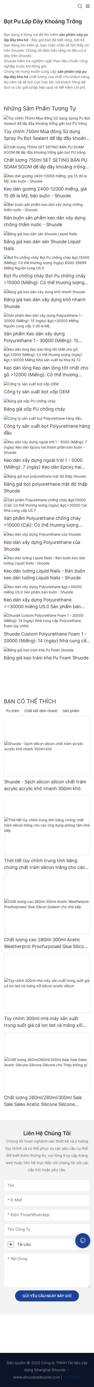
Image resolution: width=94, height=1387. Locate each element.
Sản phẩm (71, 711)
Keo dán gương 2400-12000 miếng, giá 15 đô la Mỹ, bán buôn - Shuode (45, 192)
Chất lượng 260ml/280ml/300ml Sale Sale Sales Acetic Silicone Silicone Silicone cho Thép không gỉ (43, 1101)
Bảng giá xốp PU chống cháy (34, 409)
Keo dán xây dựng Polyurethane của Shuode (42, 546)
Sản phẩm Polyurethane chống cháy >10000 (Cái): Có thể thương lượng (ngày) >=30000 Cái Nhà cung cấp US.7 (46, 522)
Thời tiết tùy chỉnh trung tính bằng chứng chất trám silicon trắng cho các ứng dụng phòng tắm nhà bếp (44, 864)
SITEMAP (72, 1377)
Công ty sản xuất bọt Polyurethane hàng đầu (47, 429)
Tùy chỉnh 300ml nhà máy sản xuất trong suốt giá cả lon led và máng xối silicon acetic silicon (43, 1022)
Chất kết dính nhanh (40, 711)
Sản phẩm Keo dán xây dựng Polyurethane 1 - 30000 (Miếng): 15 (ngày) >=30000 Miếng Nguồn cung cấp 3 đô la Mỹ (46, 337)
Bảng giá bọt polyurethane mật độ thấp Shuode (45, 487)
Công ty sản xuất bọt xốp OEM (36, 391)
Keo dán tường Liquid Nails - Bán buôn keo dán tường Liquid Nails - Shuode (44, 574)
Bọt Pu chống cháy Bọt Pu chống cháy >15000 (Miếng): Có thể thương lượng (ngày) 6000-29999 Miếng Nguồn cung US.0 (45, 279)
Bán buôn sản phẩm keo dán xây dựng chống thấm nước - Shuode (44, 221)
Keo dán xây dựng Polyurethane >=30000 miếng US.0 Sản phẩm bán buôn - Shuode (42, 603)
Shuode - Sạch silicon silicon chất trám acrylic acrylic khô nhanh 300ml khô (45, 785)
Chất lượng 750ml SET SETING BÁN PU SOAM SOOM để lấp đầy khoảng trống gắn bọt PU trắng (45, 163)
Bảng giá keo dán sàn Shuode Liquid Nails (42, 245)
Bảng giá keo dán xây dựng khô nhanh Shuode (45, 303)
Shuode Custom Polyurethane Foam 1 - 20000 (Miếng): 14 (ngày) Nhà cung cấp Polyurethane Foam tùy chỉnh (46, 637)
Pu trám (12, 711)
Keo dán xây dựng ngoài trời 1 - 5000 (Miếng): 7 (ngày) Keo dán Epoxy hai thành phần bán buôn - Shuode (43, 464)
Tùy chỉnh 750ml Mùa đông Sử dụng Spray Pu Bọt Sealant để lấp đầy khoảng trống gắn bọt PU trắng (46, 135)
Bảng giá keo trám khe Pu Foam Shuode (46, 657)
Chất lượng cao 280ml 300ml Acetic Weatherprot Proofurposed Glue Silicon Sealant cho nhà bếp (45, 943)
